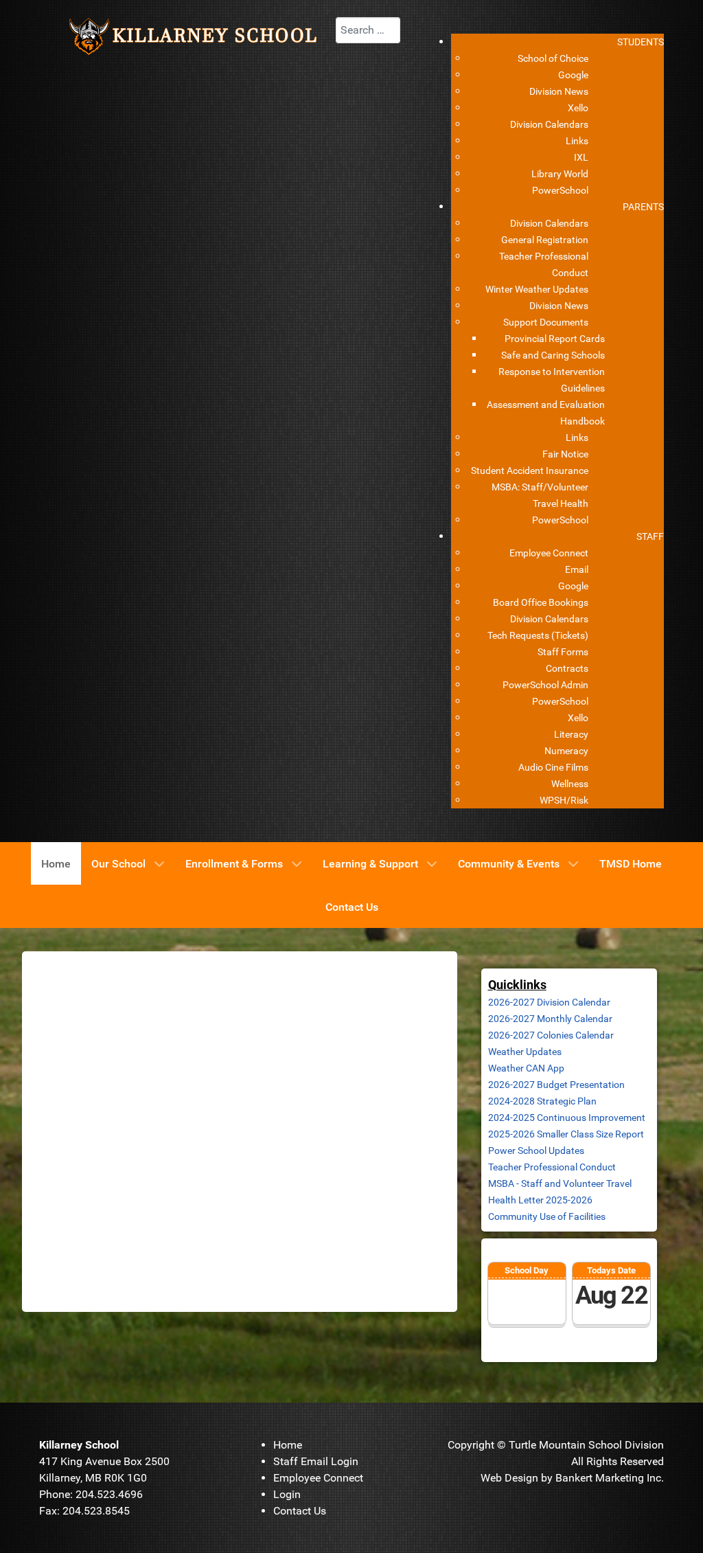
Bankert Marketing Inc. (609, 1477)
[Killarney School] (198, 35)
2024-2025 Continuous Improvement (566, 1117)
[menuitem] (640, 41)
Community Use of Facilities (547, 1216)
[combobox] (368, 30)
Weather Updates (525, 1051)
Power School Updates (536, 1150)
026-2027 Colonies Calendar (554, 1035)
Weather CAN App (526, 1068)
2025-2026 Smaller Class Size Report (566, 1134)
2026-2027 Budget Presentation (556, 1084)
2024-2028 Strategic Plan (542, 1101)
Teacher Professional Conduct (552, 1166)
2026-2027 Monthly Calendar (550, 1018)
